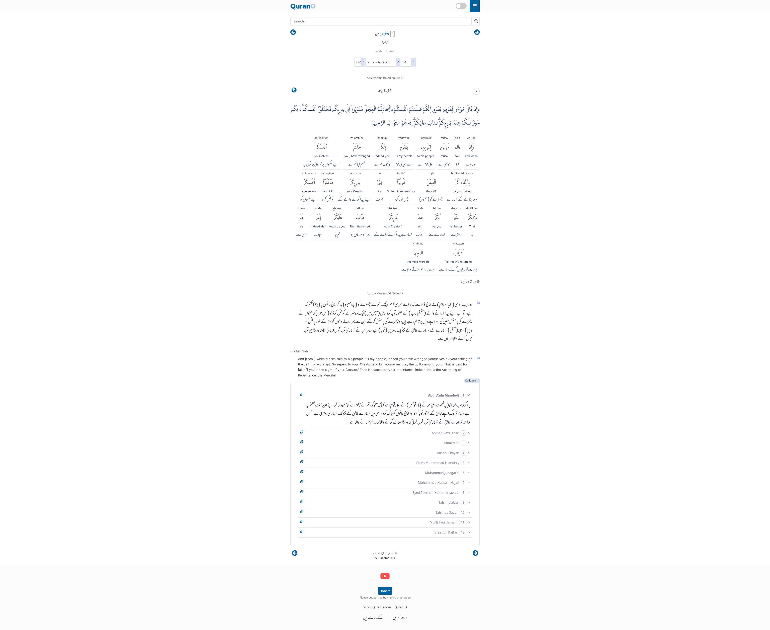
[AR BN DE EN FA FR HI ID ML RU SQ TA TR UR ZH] (359, 62)
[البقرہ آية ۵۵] (293, 32)
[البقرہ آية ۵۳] (477, 32)
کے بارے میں (373, 618)
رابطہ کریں (400, 618)
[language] (294, 91)
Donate (385, 591)
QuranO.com (381, 607)
